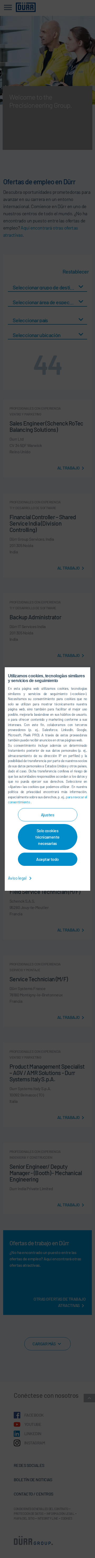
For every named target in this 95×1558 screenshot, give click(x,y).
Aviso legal (17, 877)
